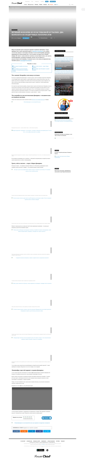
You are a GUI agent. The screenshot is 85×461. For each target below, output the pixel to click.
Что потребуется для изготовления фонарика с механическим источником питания (20, 70)
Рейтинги (36, 4)
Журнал (47, 1)
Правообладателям (52, 442)
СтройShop (42, 1)
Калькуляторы (27, 1)
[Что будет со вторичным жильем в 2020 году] (64, 89)
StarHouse (57, 150)
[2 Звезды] (26, 417)
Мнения (40, 4)
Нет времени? (26, 38)
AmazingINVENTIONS (26, 60)
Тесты (32, 1)
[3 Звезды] (28, 417)
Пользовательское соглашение (34, 442)
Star (56, 4)
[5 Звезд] (31, 417)
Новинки (45, 4)
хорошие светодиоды (38, 51)
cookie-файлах (43, 444)
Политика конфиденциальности (44, 442)
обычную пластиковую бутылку (38, 99)
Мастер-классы (31, 4)
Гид (50, 4)
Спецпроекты (37, 1)
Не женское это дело (58, 132)
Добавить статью (52, 1)
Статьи (25, 4)
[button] (70, 4)
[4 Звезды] (30, 417)
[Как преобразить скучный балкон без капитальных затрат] (64, 63)
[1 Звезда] (24, 417)
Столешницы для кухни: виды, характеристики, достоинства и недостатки (63, 78)
